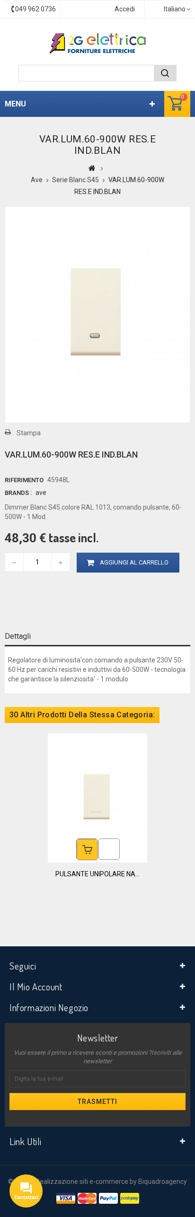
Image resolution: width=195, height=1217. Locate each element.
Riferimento (24, 480)
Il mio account (35, 986)
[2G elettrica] (97, 43)
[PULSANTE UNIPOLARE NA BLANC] (97, 797)
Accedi (125, 9)
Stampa (29, 433)
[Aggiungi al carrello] (87, 849)
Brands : (18, 492)
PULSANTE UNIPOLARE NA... (97, 874)
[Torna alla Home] (92, 168)
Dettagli (18, 636)
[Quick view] (109, 849)
